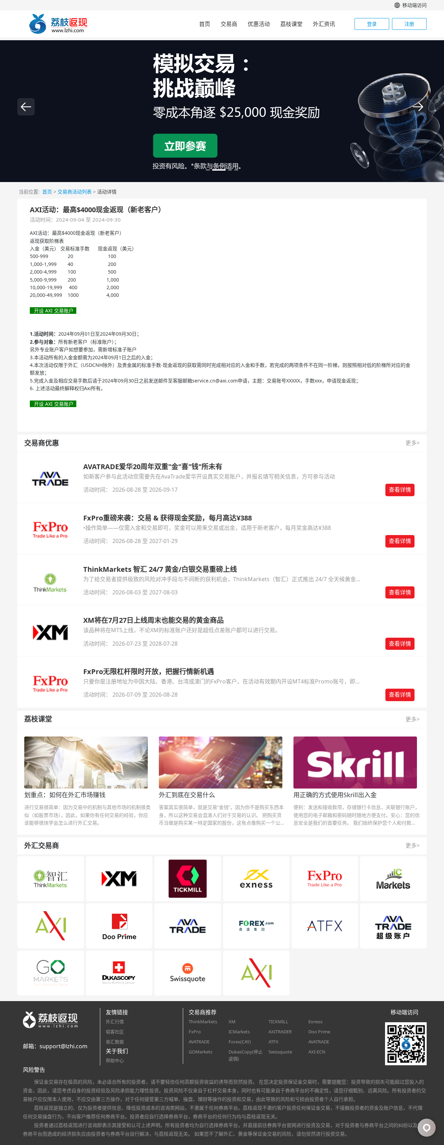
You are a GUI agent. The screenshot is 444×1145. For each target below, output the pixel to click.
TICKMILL (278, 1021)
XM (232, 1021)
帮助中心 (115, 1060)
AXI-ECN (316, 1052)
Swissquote (280, 1052)
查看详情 (400, 489)
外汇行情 (115, 1021)
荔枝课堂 (291, 24)
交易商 (229, 24)
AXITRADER (280, 1031)
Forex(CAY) (240, 1042)
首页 (204, 24)
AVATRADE (199, 1042)
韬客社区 (115, 1031)
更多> (412, 443)
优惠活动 (259, 24)
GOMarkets (200, 1052)
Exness (315, 1021)
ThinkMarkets (203, 1021)
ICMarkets (239, 1031)
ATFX (273, 1042)
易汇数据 (115, 1042)
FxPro (195, 1031)
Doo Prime (319, 1031)
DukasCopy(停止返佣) (246, 1055)
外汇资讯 (324, 24)
